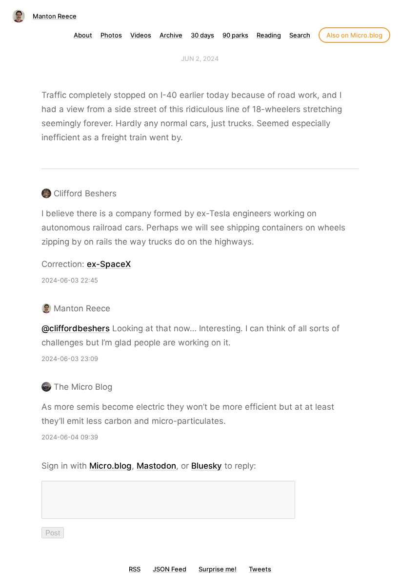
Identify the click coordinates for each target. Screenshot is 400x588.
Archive (171, 35)
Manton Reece (55, 16)
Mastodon (156, 466)
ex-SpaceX (109, 264)
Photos (111, 35)
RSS (134, 569)
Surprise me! (218, 569)
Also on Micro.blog (354, 35)
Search (299, 35)
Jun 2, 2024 (200, 58)
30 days (202, 35)
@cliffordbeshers (75, 328)
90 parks (235, 35)
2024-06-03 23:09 (69, 358)
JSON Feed (169, 569)
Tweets (260, 569)
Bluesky (206, 466)
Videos (140, 35)
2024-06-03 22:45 (69, 280)
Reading (269, 35)
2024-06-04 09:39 (69, 437)
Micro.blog (110, 466)
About (83, 35)
